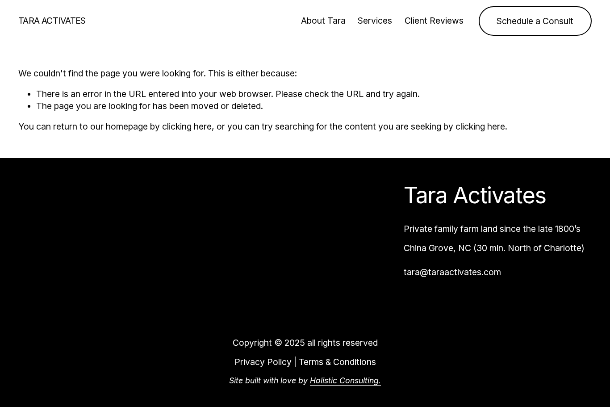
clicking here (187, 126)
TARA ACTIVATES (52, 20)
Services (375, 20)
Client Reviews (434, 20)
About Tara (323, 20)
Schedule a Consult (535, 21)
